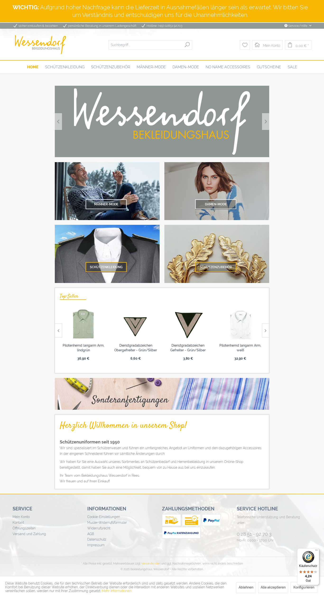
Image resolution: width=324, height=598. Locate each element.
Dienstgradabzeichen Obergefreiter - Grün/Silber (135, 348)
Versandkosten (151, 563)
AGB (90, 534)
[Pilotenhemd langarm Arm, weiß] (240, 325)
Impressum (96, 545)
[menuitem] (150, 44)
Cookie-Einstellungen (103, 517)
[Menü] (316, 551)
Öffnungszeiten (24, 528)
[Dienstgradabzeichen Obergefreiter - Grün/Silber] (135, 325)
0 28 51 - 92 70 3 (254, 534)
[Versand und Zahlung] (172, 525)
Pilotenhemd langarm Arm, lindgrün (83, 348)
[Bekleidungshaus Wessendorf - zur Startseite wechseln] (40, 44)
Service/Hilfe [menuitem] (297, 26)
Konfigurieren (303, 587)
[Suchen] (187, 44)
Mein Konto (21, 517)
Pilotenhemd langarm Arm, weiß (240, 348)
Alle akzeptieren (273, 587)
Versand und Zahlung (29, 534)
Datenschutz (96, 539)
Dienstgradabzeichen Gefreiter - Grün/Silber (188, 348)
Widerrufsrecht (98, 528)
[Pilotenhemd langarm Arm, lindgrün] (83, 325)
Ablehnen (246, 587)
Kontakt (18, 522)
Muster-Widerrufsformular (107, 522)
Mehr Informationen (116, 591)
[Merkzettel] (245, 45)
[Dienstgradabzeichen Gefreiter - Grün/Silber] (188, 325)
